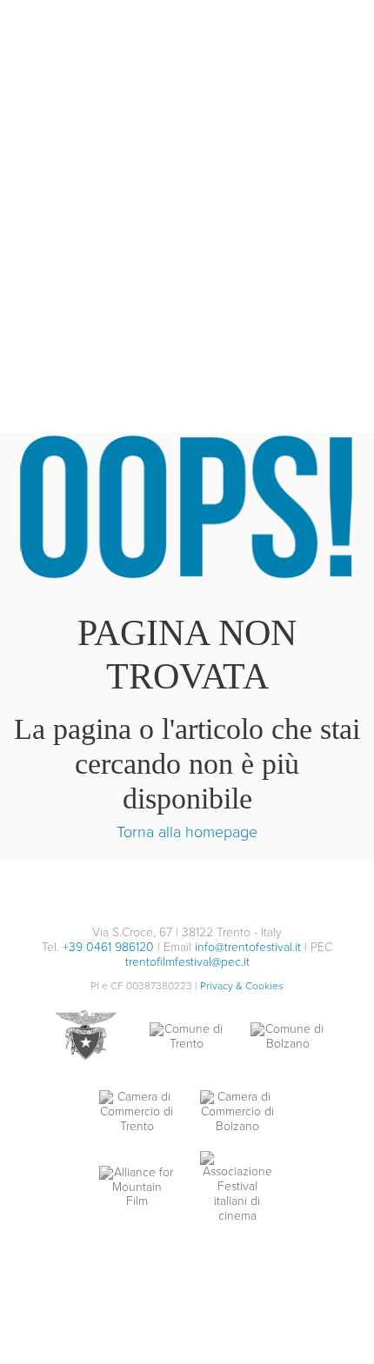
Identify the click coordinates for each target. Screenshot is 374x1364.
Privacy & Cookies (242, 986)
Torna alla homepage (187, 832)
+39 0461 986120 (108, 947)
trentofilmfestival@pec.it (187, 962)
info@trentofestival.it (248, 947)
